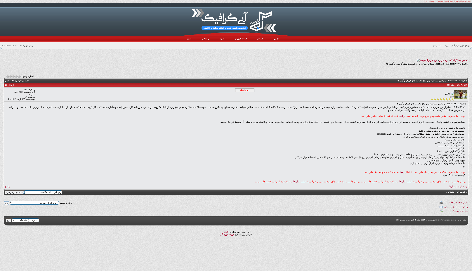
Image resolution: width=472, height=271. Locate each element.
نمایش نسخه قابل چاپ (458, 202)
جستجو (260, 38)
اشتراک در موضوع (460, 211)
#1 (6, 85)
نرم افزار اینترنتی (429, 60)
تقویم (222, 38)
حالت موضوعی (22, 80)
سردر (189, 38)
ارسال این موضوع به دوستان (456, 207)
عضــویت (438, 45)
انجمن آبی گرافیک (459, 60)
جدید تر (451, 191)
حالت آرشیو (416, 220)
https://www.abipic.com (446, 220)
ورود (447, 45)
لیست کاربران (241, 38)
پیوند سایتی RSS (402, 220)
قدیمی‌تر (461, 191)
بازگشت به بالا (429, 220)
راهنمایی (205, 38)
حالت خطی (10, 80)
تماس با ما (462, 220)
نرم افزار (443, 60)
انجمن (276, 38)
